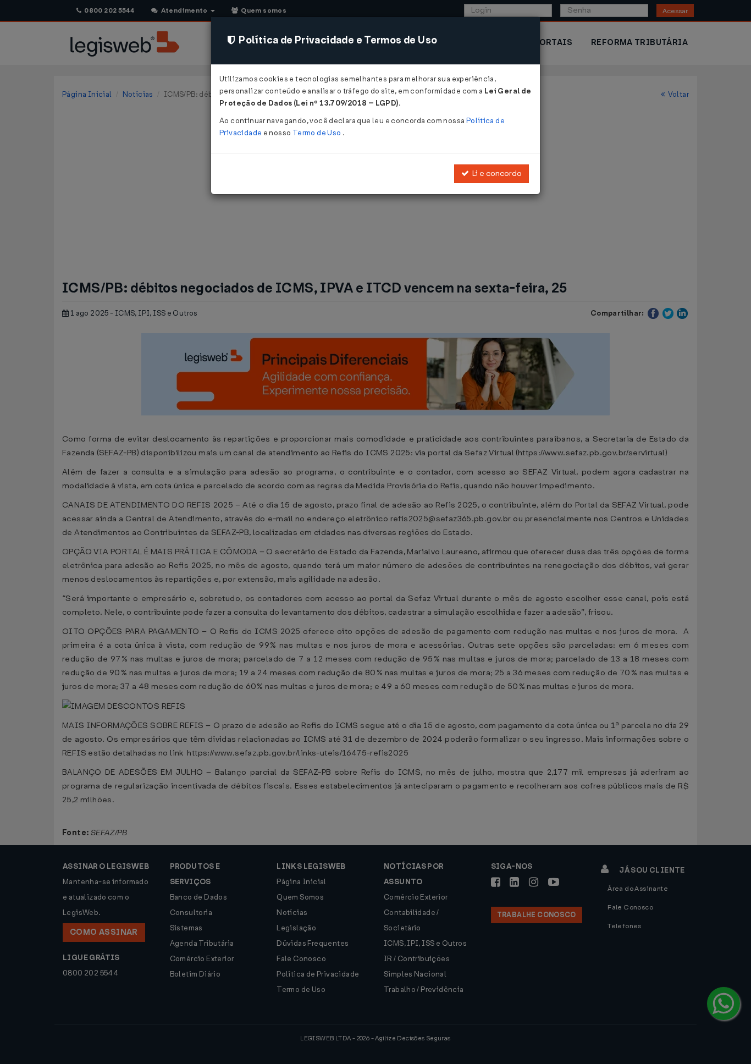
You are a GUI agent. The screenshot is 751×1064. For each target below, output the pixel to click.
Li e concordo (495, 173)
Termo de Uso (317, 132)
